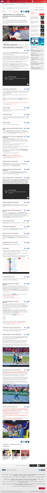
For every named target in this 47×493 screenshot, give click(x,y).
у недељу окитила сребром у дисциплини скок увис (16, 413)
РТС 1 (5, 481)
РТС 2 (8, 481)
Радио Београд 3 (20, 483)
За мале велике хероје (26, 479)
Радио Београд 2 (14, 483)
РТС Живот (27, 481)
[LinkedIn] (26, 11)
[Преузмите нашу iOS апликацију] (41, 465)
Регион (10, 474)
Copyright (7, 491)
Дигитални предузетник (18, 479)
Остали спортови (33, 3)
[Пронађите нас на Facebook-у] (42, 470)
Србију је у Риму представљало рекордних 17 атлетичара (15, 410)
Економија (28, 474)
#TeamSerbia (26, 99)
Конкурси (27, 486)
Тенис (10, 3)
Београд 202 (26, 483)
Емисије (20, 1)
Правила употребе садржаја (14, 491)
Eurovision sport (5, 4)
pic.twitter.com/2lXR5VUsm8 (8, 296)
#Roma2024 (5, 156)
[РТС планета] (32, 1)
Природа (12, 479)
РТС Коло (36, 481)
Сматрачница (21, 475)
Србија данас (17, 474)
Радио (18, 1)
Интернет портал (33, 486)
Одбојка (12, 3)
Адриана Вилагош (6, 444)
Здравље (34, 479)
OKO (10, 1)
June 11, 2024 (14, 104)
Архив (30, 484)
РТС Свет (14, 481)
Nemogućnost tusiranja (34, 57)
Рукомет (16, 3)
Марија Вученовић (6, 446)
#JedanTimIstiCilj (11, 102)
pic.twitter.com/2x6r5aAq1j (18, 156)
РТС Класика (31, 481)
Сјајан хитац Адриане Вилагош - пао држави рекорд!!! (12, 47)
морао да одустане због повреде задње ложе (13, 419)
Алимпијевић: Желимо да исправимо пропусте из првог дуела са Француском (35, 30)
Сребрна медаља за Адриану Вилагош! (10, 44)
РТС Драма (22, 481)
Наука (42, 479)
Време (44, 474)
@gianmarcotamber (11, 155)
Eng (38, 1)
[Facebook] (21, 11)
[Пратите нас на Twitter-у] (39, 470)
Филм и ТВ (38, 479)
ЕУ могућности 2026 (31, 475)
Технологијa (21, 479)
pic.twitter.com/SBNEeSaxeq (23, 102)
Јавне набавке (23, 486)
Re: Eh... (32, 66)
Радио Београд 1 (8, 483)
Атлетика (23, 3)
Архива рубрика (11, 4)
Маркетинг (18, 486)
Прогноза (33, 9)
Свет (13, 474)
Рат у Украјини (39, 474)
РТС (23, 1)
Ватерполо (20, 3)
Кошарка (6, 3)
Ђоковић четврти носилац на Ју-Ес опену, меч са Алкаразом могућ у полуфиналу (35, 26)
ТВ (15, 1)
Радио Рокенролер (39, 483)
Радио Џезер (26, 484)
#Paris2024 (5, 100)
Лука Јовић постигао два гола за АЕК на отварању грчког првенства (35, 34)
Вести (6, 1)
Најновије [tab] (32, 12)
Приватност (4, 491)
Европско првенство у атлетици (15, 444)
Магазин (13, 1)
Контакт (14, 486)
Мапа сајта (42, 488)
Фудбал (3, 3)
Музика (17, 479)
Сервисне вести (15, 475)
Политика (6, 474)
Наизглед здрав (33, 479)
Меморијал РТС (39, 3)
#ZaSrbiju (16, 102)
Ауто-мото (28, 3)
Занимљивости (12, 479)
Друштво (24, 474)
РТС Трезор (40, 481)
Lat (35, 1)
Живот (8, 479)
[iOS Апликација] (37, 41)
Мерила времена (33, 474)
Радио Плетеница (32, 483)
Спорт (8, 1)
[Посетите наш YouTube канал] (44, 470)
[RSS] (42, 1)
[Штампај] (28, 11)
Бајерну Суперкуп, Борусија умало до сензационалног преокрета (34, 22)
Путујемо (25, 479)
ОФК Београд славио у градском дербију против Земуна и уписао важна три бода (34, 18)
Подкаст (25, 475)
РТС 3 (11, 481)
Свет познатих (30, 479)
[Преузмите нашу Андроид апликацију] (33, 465)
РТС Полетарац (25, 482)
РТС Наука (18, 481)
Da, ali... (32, 49)
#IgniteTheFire (10, 156)
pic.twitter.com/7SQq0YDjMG (18, 322)
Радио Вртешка (21, 484)
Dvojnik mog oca (33, 53)
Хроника (21, 474)
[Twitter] (24, 11)
